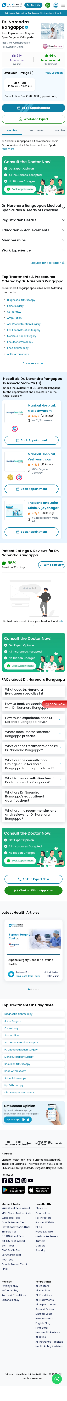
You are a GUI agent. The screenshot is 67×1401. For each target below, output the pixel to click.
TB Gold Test (10, 1231)
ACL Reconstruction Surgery (24, 324)
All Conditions (44, 1295)
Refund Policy (10, 1290)
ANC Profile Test (11, 1250)
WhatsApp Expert (36, 119)
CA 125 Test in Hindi (13, 1241)
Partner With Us (45, 1222)
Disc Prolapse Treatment (19, 1092)
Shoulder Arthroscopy (20, 342)
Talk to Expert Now (36, 879)
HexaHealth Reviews (48, 1332)
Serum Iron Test (11, 1255)
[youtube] (30, 1180)
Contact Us (43, 1213)
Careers (40, 1245)
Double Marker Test (14, 1222)
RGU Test (7, 1259)
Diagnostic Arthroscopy (21, 300)
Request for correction (45, 263)
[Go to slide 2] (31, 989)
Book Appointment (34, 440)
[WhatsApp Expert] (47, 5)
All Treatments (45, 1300)
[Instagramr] (23, 1180)
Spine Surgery (15, 306)
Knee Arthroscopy (18, 348)
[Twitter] (10, 1180)
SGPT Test (8, 1245)
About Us (41, 1208)
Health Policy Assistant (50, 1346)
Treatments (36, 130)
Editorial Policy (10, 1300)
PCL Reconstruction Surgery (23, 330)
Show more (30, 363)
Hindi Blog (42, 1327)
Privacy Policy (10, 1286)
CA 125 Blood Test (13, 1236)
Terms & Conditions (14, 1295)
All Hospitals (43, 1290)
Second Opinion (45, 1309)
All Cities (41, 1337)
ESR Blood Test (11, 1218)
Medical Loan (44, 1313)
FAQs (39, 1227)
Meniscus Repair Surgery (21, 336)
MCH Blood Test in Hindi (16, 1213)
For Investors (43, 1218)
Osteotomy (14, 312)
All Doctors (42, 1286)
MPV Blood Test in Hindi (16, 1208)
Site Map (41, 1250)
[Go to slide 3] (33, 989)
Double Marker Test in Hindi (15, 1267)
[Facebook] (4, 1180)
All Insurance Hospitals (49, 1341)
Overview (12, 130)
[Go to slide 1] (29, 989)
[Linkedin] (17, 1180)
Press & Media (44, 1231)
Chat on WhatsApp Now (36, 890)
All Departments (46, 1304)
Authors (40, 1241)
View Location (54, 72)
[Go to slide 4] (36, 989)
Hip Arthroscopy (13, 1085)
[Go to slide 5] (38, 989)
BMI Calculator (44, 1318)
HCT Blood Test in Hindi (16, 1227)
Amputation (14, 318)
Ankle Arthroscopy (18, 354)
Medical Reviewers (47, 1236)
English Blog (43, 1323)
